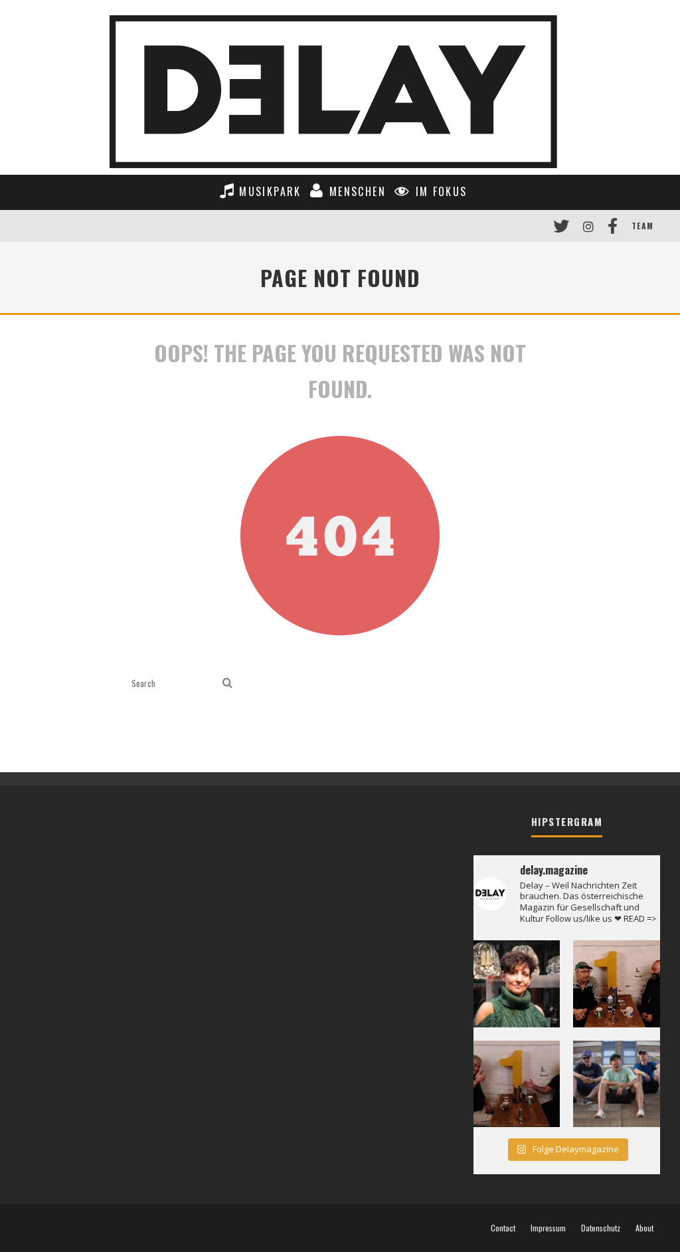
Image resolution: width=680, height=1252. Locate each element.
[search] (227, 683)
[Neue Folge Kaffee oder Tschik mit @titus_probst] (616, 983)
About (644, 1228)
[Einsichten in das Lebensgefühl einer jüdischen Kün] (516, 983)
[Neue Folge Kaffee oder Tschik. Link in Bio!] (516, 1084)
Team (642, 225)
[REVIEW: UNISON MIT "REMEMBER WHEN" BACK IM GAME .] (616, 1084)
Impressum (548, 1228)
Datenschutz (600, 1228)
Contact (503, 1228)
